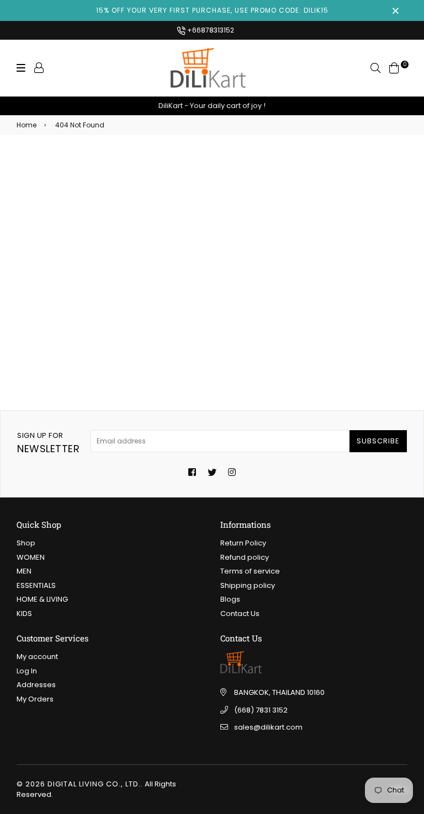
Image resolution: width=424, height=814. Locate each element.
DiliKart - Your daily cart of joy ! (212, 105)
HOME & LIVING (42, 599)
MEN (24, 571)
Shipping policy (247, 585)
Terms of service (250, 571)
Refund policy (244, 557)
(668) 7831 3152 (261, 710)
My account (37, 656)
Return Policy (243, 543)
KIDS (24, 613)
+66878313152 (210, 30)
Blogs (230, 599)
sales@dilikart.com (268, 727)
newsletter (48, 443)
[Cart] (394, 67)
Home (26, 125)
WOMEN (31, 557)
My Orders (35, 699)
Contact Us (239, 613)
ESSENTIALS (36, 585)
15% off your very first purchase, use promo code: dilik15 (212, 10)
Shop (26, 543)
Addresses (36, 684)
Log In (27, 671)
